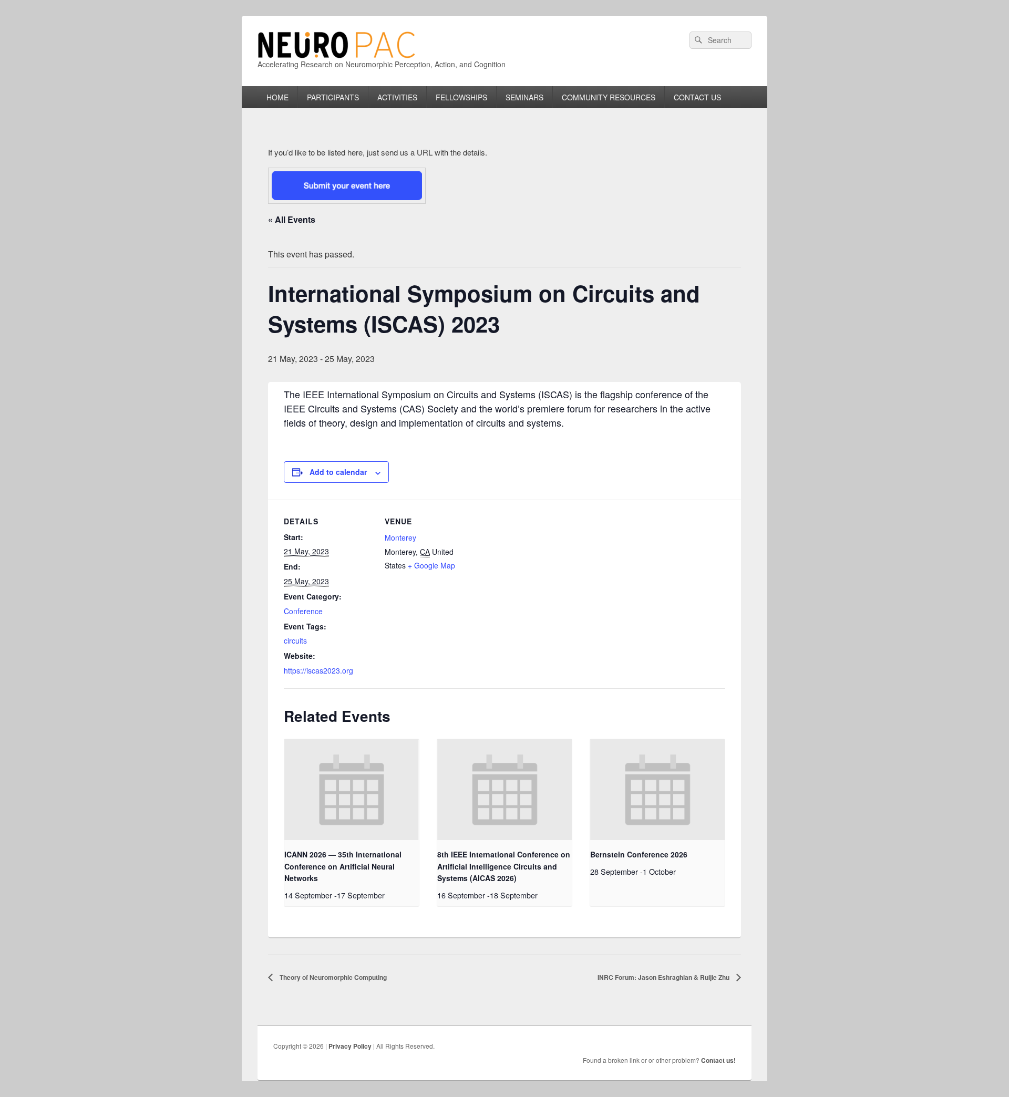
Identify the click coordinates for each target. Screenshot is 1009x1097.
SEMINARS (524, 97)
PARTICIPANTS (333, 97)
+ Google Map (431, 565)
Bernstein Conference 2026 (638, 854)
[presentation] (351, 789)
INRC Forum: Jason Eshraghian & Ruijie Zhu (664, 977)
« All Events (291, 219)
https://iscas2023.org (318, 670)
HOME (277, 97)
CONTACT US (697, 97)
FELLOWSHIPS (461, 97)
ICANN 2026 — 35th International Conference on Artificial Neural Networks (342, 866)
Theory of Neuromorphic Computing (332, 977)
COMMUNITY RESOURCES (608, 97)
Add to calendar (338, 472)
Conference (303, 611)
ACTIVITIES (397, 97)
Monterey (400, 537)
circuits (295, 640)
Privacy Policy (350, 1046)
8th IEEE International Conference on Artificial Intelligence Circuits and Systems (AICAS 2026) (503, 866)
